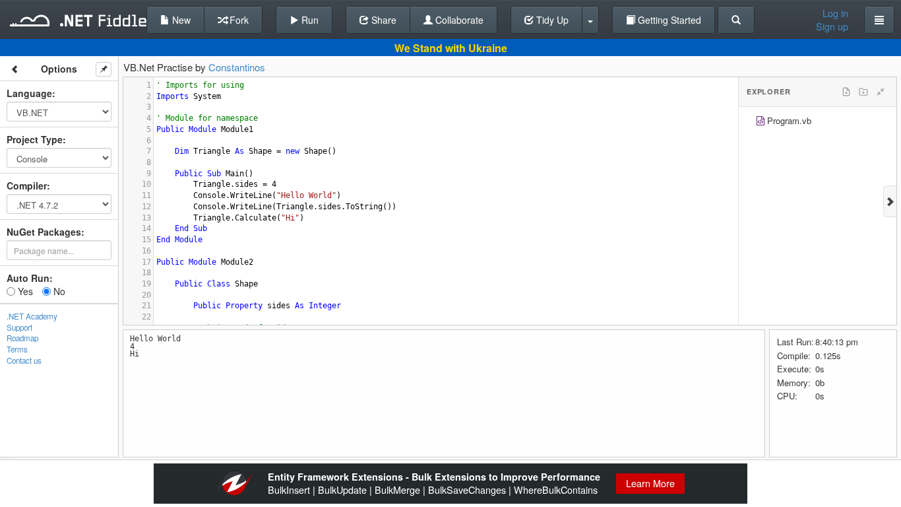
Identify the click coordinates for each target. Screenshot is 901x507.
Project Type (35, 139)
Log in (835, 13)
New (180, 19)
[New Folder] (863, 92)
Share (382, 19)
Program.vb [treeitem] (789, 120)
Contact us (24, 360)
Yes (24, 291)
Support (19, 327)
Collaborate (458, 19)
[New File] (846, 92)
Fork (238, 19)
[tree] (817, 122)
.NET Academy (32, 316)
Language (29, 93)
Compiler (27, 185)
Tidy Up (551, 19)
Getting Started (668, 19)
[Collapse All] (880, 92)
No (58, 291)
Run (309, 19)
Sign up (832, 26)
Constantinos (236, 67)
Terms (17, 349)
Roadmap (22, 338)
